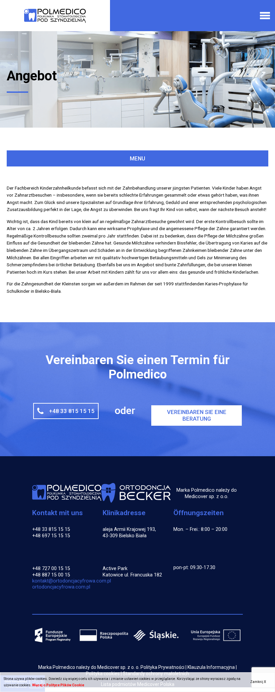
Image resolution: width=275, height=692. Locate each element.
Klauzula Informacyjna (211, 667)
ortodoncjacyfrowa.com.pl (61, 587)
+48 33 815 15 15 (72, 411)
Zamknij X (258, 682)
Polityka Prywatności (162, 667)
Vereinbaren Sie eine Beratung (196, 415)
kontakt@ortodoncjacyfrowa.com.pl (71, 581)
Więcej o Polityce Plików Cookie (58, 685)
